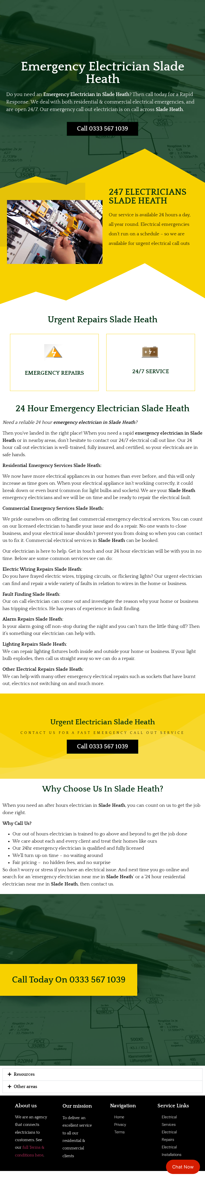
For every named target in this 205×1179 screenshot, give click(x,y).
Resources (24, 1074)
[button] (102, 1074)
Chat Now (183, 1166)
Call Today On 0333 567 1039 (69, 980)
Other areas (25, 1086)
